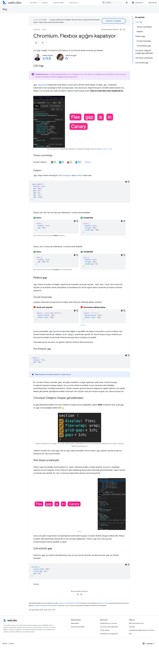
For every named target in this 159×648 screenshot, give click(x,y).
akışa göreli (42, 85)
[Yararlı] (120, 29)
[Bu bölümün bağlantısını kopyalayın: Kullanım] (43, 170)
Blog (5, 9)
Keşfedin (45, 3)
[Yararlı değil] (124, 29)
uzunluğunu (66, 175)
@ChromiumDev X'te (136, 623)
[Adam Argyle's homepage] (50, 59)
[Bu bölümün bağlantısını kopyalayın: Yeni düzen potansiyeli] (61, 460)
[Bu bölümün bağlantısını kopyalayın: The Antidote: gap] (53, 349)
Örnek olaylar (104, 630)
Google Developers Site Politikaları (45, 605)
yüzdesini (79, 175)
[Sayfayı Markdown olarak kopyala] (43, 43)
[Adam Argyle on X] (44, 59)
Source (88, 162)
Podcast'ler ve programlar (109, 634)
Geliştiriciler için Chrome (108, 623)
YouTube (132, 627)
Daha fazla (73, 3)
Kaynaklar (33, 3)
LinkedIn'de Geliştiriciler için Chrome (141, 630)
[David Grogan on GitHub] (66, 59)
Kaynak (82, 325)
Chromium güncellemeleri (109, 627)
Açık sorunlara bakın (78, 627)
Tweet (110, 149)
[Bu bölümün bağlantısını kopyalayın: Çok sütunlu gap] (54, 548)
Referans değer (58, 3)
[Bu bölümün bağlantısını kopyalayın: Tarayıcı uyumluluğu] (54, 155)
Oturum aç (152, 3)
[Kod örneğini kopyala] (128, 181)
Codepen (104, 149)
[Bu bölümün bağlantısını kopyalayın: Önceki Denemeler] (54, 297)
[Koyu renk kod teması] (126, 181)
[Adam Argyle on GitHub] (47, 59)
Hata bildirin (75, 623)
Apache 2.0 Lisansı (103, 603)
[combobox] (112, 3)
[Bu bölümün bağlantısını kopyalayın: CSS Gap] (45, 66)
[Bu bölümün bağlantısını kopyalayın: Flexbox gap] (49, 278)
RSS (130, 634)
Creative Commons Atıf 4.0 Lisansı (69, 603)
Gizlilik (11, 643)
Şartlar (5, 643)
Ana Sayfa (36, 29)
